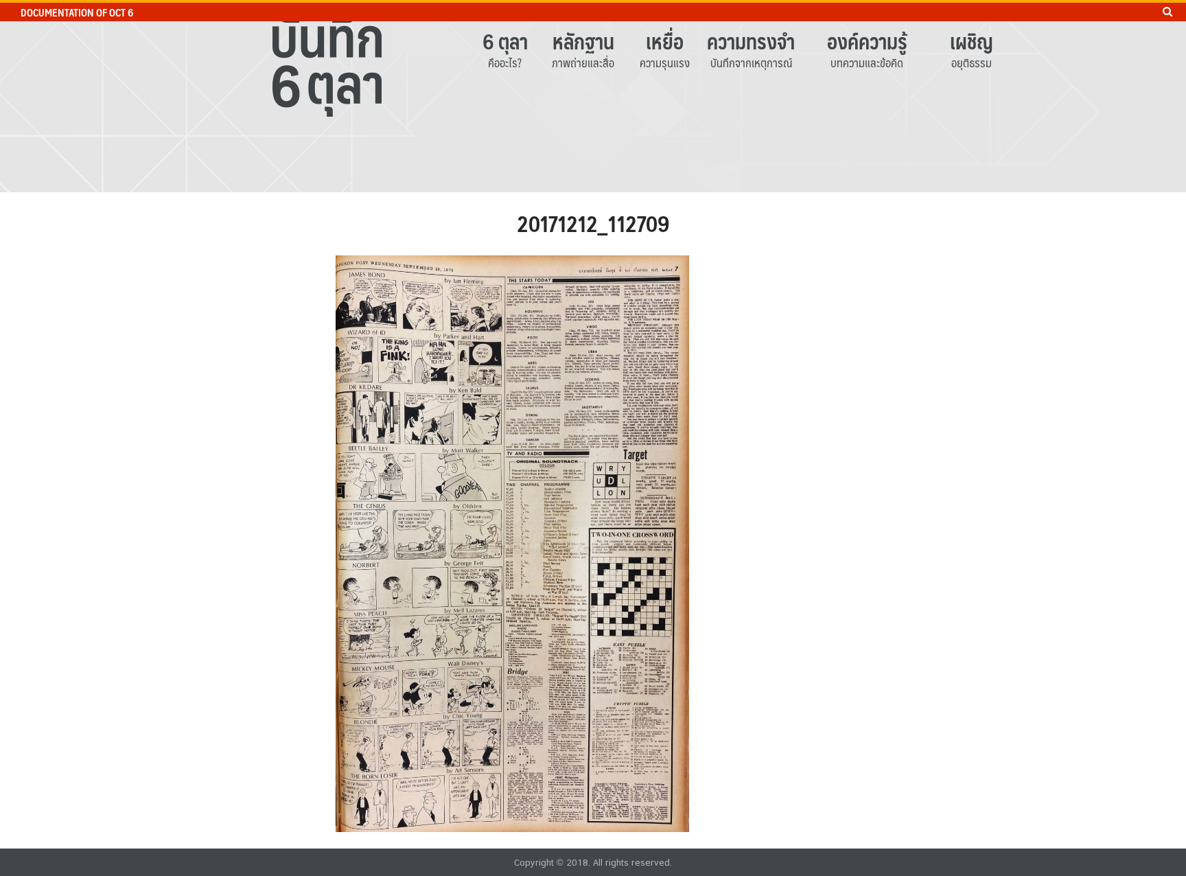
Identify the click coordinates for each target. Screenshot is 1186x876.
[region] (593, 96)
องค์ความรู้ (867, 40)
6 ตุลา (505, 40)
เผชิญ (971, 40)
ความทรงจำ (751, 40)
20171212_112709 (593, 223)
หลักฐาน (583, 40)
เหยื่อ (665, 40)
